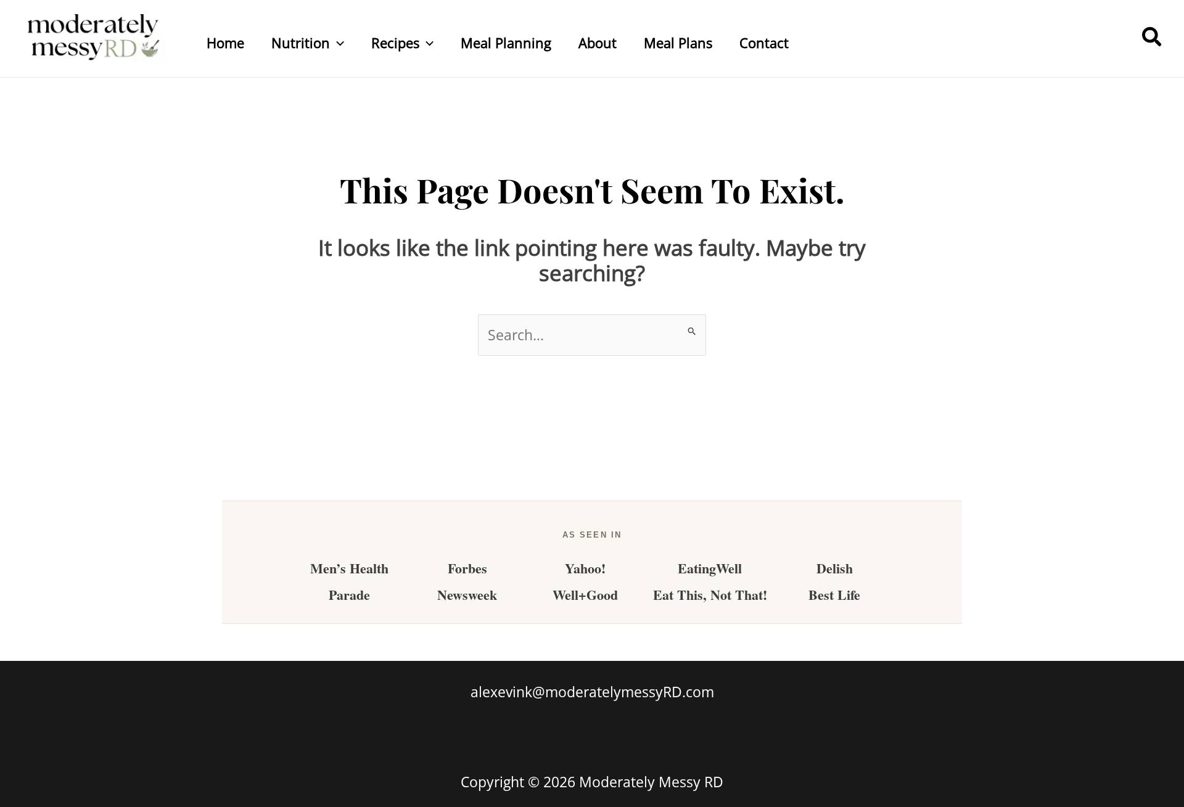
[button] (337, 42)
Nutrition (300, 42)
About (597, 42)
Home (225, 42)
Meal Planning (506, 42)
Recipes (395, 42)
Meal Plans (678, 42)
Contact (764, 42)
